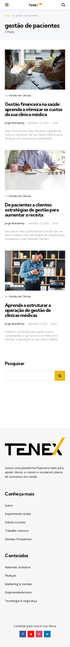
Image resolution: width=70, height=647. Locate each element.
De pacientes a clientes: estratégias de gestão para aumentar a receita (32, 210)
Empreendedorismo (18, 592)
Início (8, 15)
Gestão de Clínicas (20, 95)
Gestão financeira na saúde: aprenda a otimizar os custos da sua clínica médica (33, 109)
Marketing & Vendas (18, 584)
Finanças (10, 575)
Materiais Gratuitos (18, 567)
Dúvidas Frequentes (18, 539)
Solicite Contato (15, 522)
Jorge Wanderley (14, 123)
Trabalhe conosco (17, 530)
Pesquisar (14, 363)
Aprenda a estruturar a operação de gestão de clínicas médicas (28, 310)
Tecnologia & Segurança (21, 601)
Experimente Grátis (18, 514)
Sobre (9, 505)
